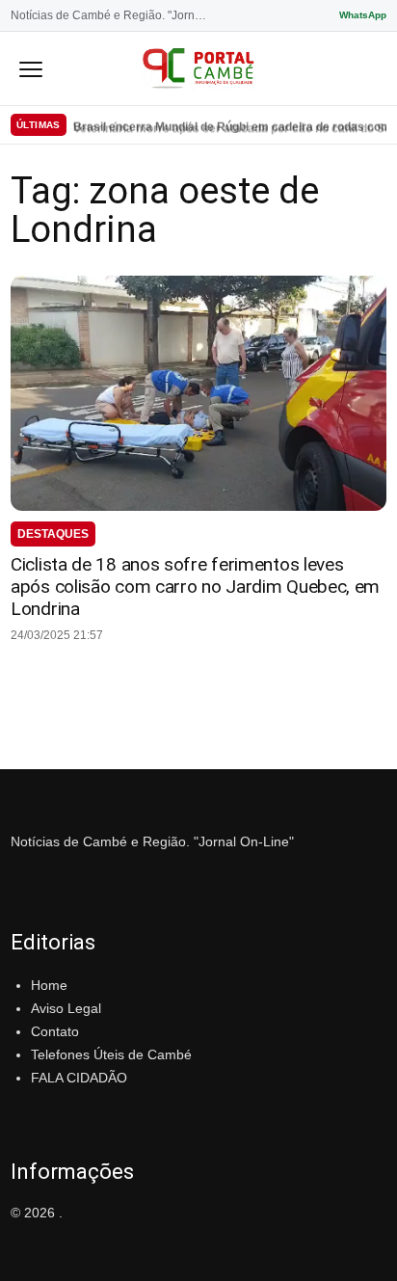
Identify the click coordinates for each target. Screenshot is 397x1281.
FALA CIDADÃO (79, 1077)
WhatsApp (362, 15)
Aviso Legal (66, 1008)
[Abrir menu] (31, 68)
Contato (55, 1031)
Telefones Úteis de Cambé (111, 1054)
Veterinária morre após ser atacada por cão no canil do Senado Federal (229, 124)
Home (49, 985)
